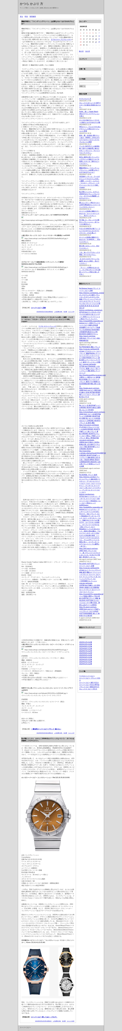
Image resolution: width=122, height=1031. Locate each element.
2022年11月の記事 (85, 642)
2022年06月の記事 (85, 653)
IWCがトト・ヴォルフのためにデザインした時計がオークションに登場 (90, 129)
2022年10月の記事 (85, 644)
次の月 (87, 51)
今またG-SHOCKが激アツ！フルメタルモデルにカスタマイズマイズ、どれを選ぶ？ (89, 231)
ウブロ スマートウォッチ (47, 326)
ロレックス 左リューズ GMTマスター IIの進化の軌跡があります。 (90, 105)
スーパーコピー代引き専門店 (89, 685)
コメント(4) (71, 311)
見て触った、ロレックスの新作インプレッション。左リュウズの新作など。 (89, 222)
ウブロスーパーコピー (87, 676)
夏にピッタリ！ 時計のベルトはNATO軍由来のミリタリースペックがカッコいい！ (89, 205)
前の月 (81, 51)
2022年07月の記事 (85, 651)
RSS (26, 16)
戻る (21, 16)
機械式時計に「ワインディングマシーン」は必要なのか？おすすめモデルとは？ (89, 170)
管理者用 (33, 16)
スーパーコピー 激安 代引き (89, 682)
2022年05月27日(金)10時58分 (45, 311)
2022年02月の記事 (85, 662)
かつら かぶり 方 (31, 3)
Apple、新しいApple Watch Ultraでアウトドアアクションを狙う (89, 114)
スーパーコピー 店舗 (38, 308)
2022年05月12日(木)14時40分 (43, 1021)
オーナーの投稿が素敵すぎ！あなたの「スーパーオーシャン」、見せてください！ (89, 213)
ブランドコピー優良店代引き (89, 687)
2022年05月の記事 (85, 655)
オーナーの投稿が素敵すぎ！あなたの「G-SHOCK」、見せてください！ (89, 239)
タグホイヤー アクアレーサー (61, 39)
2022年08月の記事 (85, 649)
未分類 (65, 311)
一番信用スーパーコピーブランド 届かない (46, 729)
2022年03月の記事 (85, 659)
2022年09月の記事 (85, 646)
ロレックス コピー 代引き (88, 689)
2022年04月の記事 (85, 657)
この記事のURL (58, 311)
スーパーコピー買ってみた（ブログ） (44, 1017)
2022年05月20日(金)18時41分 (45, 733)
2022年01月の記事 (85, 664)
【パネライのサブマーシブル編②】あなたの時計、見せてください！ (89, 261)
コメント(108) (70, 1021)
